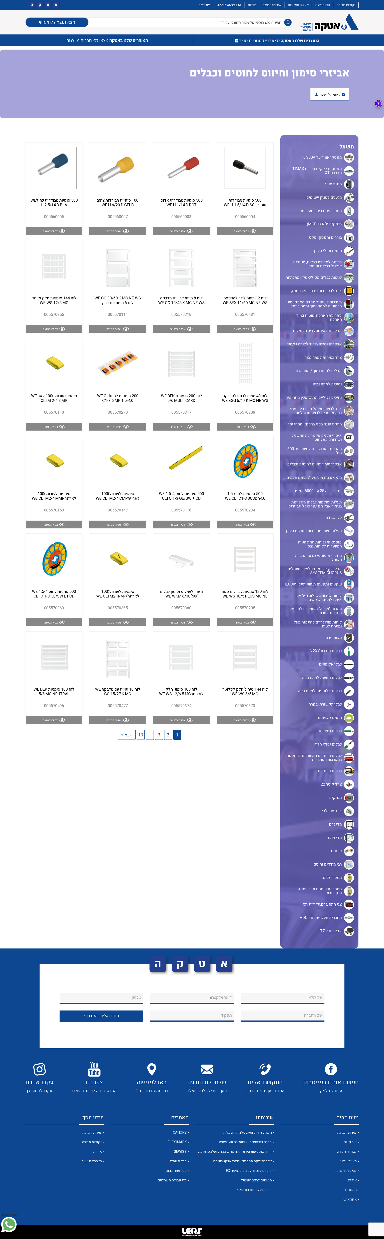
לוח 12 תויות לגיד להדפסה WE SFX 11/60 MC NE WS (245, 300)
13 (140, 735)
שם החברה (313, 1015)
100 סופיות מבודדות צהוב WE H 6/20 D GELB (117, 202)
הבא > (126, 735)
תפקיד (226, 1015)
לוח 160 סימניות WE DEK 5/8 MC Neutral (54, 691)
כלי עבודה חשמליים (172, 1180)
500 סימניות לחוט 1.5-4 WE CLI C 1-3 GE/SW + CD (181, 496)
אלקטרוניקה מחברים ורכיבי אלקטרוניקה (242, 1161)
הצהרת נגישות (92, 1161)
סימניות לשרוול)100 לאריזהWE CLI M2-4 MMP (54, 496)
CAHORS (180, 1132)
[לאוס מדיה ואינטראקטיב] (192, 1232)
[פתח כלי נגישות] (378, 103)
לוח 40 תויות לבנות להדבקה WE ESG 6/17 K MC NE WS (245, 398)
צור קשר (204, 5)
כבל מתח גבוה (176, 1170)
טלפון (136, 997)
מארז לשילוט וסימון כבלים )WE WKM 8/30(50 (181, 594)
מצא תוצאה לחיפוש (57, 22)
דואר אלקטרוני (220, 997)
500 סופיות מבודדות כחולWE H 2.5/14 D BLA (54, 202)
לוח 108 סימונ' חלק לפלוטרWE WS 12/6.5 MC (181, 691)
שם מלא (315, 997)
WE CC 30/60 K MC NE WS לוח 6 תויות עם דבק (117, 300)
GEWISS (180, 1151)
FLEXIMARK (177, 1142)
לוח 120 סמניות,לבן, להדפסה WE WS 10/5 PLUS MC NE (245, 594)
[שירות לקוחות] (9, 1224)
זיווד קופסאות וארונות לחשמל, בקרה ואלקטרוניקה (235, 1151)
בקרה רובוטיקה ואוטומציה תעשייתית (245, 1142)
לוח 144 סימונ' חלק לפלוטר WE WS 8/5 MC (245, 691)
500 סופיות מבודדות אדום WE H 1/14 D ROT (181, 202)
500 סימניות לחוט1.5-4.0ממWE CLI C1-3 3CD (245, 496)
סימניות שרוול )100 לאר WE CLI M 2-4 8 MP (54, 398)
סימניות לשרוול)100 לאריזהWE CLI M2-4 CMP (118, 496)
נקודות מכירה (346, 5)
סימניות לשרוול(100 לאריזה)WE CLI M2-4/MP (117, 594)
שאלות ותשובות (298, 5)
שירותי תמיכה (271, 5)
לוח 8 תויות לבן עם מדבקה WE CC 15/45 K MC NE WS (181, 300)
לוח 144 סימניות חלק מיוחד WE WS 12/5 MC (54, 300)
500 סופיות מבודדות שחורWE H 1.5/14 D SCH (245, 202)
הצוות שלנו (322, 5)
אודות (252, 5)
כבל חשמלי (178, 1161)
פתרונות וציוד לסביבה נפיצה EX (249, 1170)
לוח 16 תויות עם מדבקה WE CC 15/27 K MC (117, 691)
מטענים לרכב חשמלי (256, 1180)
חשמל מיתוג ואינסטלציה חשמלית (248, 1132)
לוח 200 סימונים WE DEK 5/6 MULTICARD (181, 398)
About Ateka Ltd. (228, 5)
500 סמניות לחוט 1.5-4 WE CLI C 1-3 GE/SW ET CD (54, 594)
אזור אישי (350, 1199)
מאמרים (351, 1190)
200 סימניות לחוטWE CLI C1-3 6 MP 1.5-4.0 (117, 398)
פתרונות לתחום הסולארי (254, 1190)
